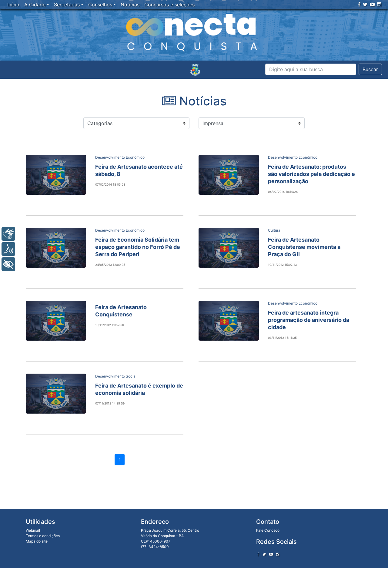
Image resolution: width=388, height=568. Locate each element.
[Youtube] (372, 4)
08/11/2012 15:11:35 (282, 337)
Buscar (370, 69)
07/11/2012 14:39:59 (110, 403)
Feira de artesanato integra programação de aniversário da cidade (308, 319)
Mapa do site (37, 541)
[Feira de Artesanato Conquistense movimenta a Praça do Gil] (229, 248)
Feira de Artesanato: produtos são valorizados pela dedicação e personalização (311, 173)
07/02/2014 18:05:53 (110, 184)
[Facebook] (359, 4)
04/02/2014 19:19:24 (283, 191)
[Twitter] (365, 4)
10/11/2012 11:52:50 (109, 325)
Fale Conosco (267, 530)
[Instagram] (379, 4)
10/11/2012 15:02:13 (282, 264)
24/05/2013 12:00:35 (110, 264)
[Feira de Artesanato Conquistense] (56, 321)
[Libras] (8, 234)
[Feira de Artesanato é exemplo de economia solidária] (56, 394)
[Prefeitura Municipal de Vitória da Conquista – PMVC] (195, 70)
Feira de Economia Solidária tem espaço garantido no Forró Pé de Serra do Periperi (137, 246)
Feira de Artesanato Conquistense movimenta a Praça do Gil (304, 246)
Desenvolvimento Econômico (120, 157)
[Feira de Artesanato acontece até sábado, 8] (56, 175)
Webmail (33, 530)
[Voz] (8, 249)
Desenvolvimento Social (115, 376)
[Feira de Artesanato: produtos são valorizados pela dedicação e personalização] (229, 175)
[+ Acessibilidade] (8, 264)
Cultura (274, 230)
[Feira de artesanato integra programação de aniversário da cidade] (229, 321)
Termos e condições (43, 535)
